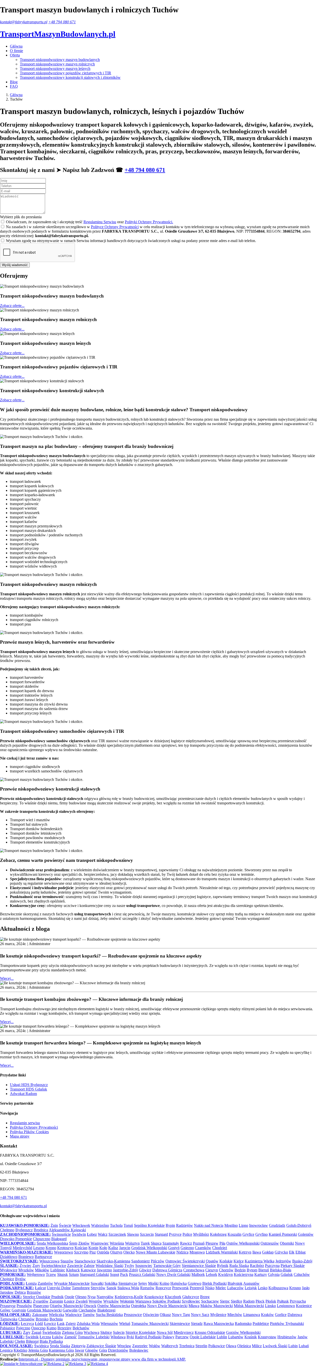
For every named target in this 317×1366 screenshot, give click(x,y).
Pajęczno (23, 1328)
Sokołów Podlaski (166, 1301)
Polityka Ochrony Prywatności (34, 1127)
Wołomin (127, 1301)
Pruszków (24, 1306)
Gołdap (268, 1252)
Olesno (80, 1297)
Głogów (91, 1350)
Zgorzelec (140, 1346)
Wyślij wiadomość (15, 265)
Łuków (57, 1337)
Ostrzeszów (270, 1243)
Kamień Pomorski (283, 1234)
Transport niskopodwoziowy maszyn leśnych (55, 68)
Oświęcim (151, 1314)
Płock (260, 1301)
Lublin (222, 1337)
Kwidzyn (225, 1274)
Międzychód (22, 1248)
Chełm (20, 1341)
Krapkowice (154, 1297)
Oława (231, 1346)
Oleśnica (244, 1346)
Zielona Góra (72, 1332)
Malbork (198, 1274)
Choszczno (41, 1239)
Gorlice (281, 1314)
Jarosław (7, 1292)
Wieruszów (109, 1323)
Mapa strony (19, 1136)
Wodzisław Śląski (109, 1265)
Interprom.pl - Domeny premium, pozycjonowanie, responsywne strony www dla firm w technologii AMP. (102, 1359)
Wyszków (111, 1301)
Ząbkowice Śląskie (101, 1346)
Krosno (295, 1288)
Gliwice (145, 1270)
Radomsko (243, 1323)
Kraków (267, 1314)
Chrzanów (26, 1319)
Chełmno (7, 1230)
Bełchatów (81, 1328)
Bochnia (56, 1319)
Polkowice (216, 1346)
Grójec (5, 1310)
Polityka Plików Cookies (29, 1132)
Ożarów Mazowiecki (66, 1306)
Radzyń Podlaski (148, 1337)
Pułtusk (283, 1301)
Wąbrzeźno (100, 1225)
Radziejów (184, 1225)
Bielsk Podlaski (214, 1283)
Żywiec (25, 1265)
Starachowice (85, 1261)
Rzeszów (147, 1288)
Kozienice (304, 1306)
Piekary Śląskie (293, 1265)
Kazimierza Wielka (259, 1261)
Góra (103, 1350)
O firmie (16, 51)
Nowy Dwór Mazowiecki (167, 1306)
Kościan (81, 1248)
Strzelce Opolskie (36, 1297)
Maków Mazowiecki (216, 1306)
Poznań (199, 1243)
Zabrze (89, 1265)
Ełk (291, 1252)
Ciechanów (87, 1310)
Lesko (262, 1288)
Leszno (39, 1248)
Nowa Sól (165, 1332)
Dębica (20, 1292)
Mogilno (231, 1225)
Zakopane (40, 1314)
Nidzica (182, 1252)
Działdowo (8, 1257)
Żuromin (56, 1301)
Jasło (306, 1288)
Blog (14, 82)
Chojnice (7, 1279)
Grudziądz (277, 1225)
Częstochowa (193, 1270)
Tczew (51, 1274)
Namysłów (105, 1297)
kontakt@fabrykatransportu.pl (23, 22)
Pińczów (157, 1261)
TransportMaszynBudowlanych (57, 33)
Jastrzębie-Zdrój (125, 1270)
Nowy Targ (181, 1314)
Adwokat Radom (23, 1094)
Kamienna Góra (61, 1350)
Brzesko (42, 1319)
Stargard (161, 1234)
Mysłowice (8, 1270)
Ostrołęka (138, 1306)
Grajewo (194, 1283)
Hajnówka (178, 1283)
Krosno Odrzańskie (210, 1332)
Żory (36, 1265)
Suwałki (97, 1283)
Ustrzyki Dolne (59, 1288)
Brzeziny (64, 1328)
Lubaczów (235, 1288)
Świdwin (79, 1234)
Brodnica (41, 1230)
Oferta (15, 55)
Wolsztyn (132, 1243)
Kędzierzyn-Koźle (129, 1297)
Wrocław (124, 1346)
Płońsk (270, 1301)
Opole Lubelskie (203, 1337)
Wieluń (124, 1323)
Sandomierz (140, 1261)
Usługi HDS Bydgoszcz (29, 1085)
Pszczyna (272, 1265)
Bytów (20, 1279)
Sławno (133, 1234)
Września (117, 1243)
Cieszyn (211, 1270)
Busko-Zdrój (302, 1261)
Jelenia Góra (38, 1350)
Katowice (88, 1270)
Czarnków (203, 1248)
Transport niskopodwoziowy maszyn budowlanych (60, 59)
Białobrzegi (106, 1310)
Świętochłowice (53, 1265)
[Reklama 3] (75, 1364)
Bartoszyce (43, 1257)
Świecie (65, 1225)
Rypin (170, 1225)
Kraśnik (250, 1337)
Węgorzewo (63, 1252)
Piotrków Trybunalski (287, 1323)
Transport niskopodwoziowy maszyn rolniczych (57, 64)
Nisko (209, 1288)
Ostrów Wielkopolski (243, 1243)
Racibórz (257, 1265)
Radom (249, 1301)
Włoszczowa (49, 1261)
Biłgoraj (32, 1341)
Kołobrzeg (218, 1234)
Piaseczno (41, 1306)
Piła (222, 1243)
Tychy (129, 1265)
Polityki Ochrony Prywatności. (149, 222)
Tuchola (116, 1225)
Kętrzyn (245, 1252)
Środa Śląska (60, 1346)
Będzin (240, 1270)
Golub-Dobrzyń (298, 1225)
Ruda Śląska (239, 1265)
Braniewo (26, 1257)
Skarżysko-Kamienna (113, 1261)
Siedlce (236, 1301)
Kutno (51, 1328)
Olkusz (165, 1314)
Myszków (26, 1270)
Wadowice (73, 1314)
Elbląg (300, 1252)
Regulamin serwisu (25, 1123)
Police (187, 1234)
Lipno (243, 1225)
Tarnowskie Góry (167, 1265)
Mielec (220, 1288)
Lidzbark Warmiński (222, 1252)
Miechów (234, 1314)
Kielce (239, 1261)
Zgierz (71, 1323)
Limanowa (251, 1314)
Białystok (235, 1283)
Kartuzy (260, 1274)
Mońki (153, 1283)
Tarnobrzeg (81, 1288)
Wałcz (102, 1234)
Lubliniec (57, 1270)
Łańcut (40, 1288)
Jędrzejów (283, 1261)
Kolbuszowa (278, 1288)
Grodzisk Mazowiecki (44, 1310)
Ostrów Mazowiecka (113, 1306)
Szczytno (81, 1252)
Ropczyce (163, 1288)
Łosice (69, 1301)
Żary (26, 1332)
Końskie (226, 1261)
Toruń (128, 1225)
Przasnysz (8, 1306)
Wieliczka (56, 1314)
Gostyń (174, 1248)
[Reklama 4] (97, 1364)
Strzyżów (98, 1288)
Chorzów (226, 1270)
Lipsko (270, 1306)
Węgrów (95, 1301)
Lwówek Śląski (275, 1346)
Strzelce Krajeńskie (141, 1332)
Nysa (91, 1297)
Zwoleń (82, 1301)
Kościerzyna (243, 1274)
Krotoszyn (65, 1248)
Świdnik (32, 1337)
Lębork (211, 1274)
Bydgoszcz (24, 1230)
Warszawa (143, 1301)
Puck (124, 1274)
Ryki (130, 1337)
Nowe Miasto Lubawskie (155, 1252)
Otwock (90, 1306)
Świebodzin (51, 1332)
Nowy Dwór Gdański (173, 1274)
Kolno (164, 1283)
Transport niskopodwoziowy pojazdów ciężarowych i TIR (65, 73)
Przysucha (298, 1301)
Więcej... (7, 978)
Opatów (212, 1261)
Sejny (142, 1283)
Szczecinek (117, 1234)
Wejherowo (36, 1274)
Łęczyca (27, 1323)
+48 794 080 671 (62, 22)
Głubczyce (190, 1297)
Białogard (59, 1239)
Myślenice (218, 1314)
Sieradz (197, 1323)
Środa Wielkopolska (52, 1243)
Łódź (39, 1323)
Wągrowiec (100, 1243)
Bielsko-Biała (280, 1270)
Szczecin (147, 1234)
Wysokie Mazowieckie (72, 1283)
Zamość (70, 1337)
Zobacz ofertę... (12, 305)
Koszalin (234, 1234)
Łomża (31, 1283)
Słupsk (62, 1274)
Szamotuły (170, 1243)
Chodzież (219, 1248)
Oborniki (287, 1243)
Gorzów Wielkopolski (243, 1332)
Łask (61, 1323)
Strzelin (201, 1346)
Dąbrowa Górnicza (167, 1270)
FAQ (14, 86)
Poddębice (261, 1323)
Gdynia (274, 1274)
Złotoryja (78, 1346)
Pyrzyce (175, 1234)
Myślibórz (201, 1234)
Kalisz (113, 1248)
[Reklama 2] (54, 1364)
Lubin (293, 1346)
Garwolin (70, 1310)
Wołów (154, 1346)
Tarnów (89, 1314)
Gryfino (261, 1234)
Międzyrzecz (184, 1332)
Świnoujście (61, 1234)
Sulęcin (119, 1332)
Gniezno (187, 1248)
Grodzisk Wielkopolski (149, 1248)
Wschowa (91, 1332)
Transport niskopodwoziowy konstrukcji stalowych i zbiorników (70, 77)
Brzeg (205, 1297)
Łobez (92, 1234)
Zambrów (45, 1283)
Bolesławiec (138, 1350)
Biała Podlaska (51, 1341)
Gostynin (19, 1310)
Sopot (114, 1274)
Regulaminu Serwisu (99, 222)
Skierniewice (180, 1323)
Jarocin (124, 1248)
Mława (193, 1306)
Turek (145, 1243)
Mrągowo (197, 1252)
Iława (256, 1252)
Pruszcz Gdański (142, 1274)
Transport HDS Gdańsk (28, 1089)
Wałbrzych (169, 1346)
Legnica (6, 1350)
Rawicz (186, 1243)
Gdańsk (287, 1274)
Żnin (54, 1225)
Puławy (168, 1337)
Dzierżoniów (118, 1350)
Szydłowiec (191, 1301)
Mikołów (42, 1270)
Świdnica (41, 1346)
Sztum (74, 1274)
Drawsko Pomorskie (16, 1239)
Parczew (182, 1337)
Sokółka (111, 1283)
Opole (69, 1297)
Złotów (84, 1243)
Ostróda (103, 1252)
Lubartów (235, 1337)
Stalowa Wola (128, 1288)
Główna (16, 46)
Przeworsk (180, 1288)
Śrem (73, 1243)
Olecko (129, 1252)
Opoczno (38, 1328)
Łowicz (50, 1323)
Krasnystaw (267, 1337)
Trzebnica (186, 1346)
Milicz (257, 1346)
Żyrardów (41, 1301)
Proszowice (133, 1314)
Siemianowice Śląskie (199, 1265)
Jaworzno (104, 1270)
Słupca (156, 1243)
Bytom (252, 1270)
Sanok (111, 1288)
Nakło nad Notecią (208, 1225)
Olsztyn (116, 1252)
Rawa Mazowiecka (219, 1323)
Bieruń (263, 1270)
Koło (103, 1248)
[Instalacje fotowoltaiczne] (21, 1364)
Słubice (106, 1332)
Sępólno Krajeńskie (149, 1225)
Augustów (251, 1283)
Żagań (36, 1332)
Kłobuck (73, 1270)
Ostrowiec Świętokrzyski (185, 1261)
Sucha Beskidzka (109, 1314)
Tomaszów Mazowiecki (150, 1323)
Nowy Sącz (200, 1314)
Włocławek (81, 1225)
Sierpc (225, 1301)
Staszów (67, 1261)
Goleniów (306, 1234)
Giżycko (281, 1252)
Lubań (304, 1346)
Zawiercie (75, 1265)
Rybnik (222, 1265)
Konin (93, 1248)
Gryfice (248, 1234)
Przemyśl (197, 1288)
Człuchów (302, 1274)
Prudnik (57, 1297)
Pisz (92, 1252)
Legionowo (286, 1306)
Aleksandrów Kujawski (67, 1230)
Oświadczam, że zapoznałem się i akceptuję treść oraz (89, 222)
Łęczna (45, 1337)
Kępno (51, 1248)
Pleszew (212, 1243)
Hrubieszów (286, 1337)
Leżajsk (251, 1288)
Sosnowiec (143, 1265)
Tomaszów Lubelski (93, 1337)
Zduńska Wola (88, 1323)
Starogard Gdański (94, 1274)
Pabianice (7, 1328)
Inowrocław (258, 1225)
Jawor (79, 1350)
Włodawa (118, 1337)
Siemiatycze (127, 1283)
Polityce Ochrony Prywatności (115, 227)
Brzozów (34, 1292)
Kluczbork (173, 1297)
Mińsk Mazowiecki (249, 1306)
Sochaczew (210, 1301)
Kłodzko (20, 1350)
